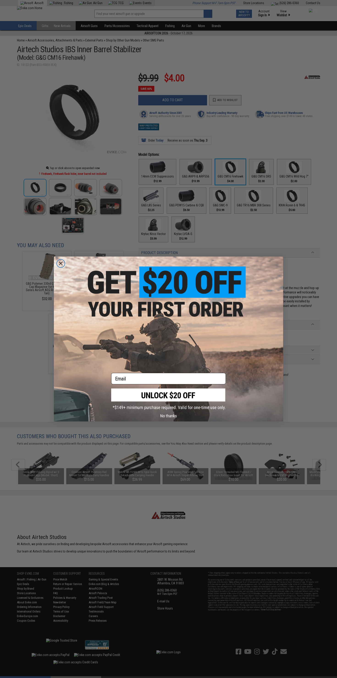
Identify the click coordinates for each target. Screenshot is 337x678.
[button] (168, 399)
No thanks (168, 415)
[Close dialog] (61, 263)
